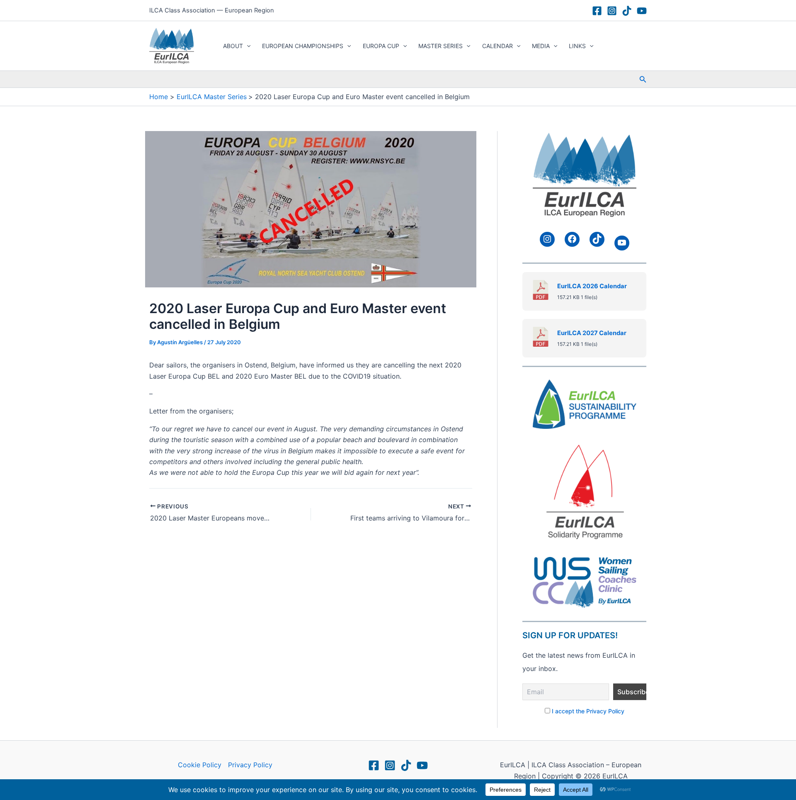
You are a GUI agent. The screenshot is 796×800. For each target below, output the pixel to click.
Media (541, 45)
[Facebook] (597, 11)
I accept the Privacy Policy (588, 710)
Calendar (497, 45)
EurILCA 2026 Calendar (592, 285)
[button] (246, 46)
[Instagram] (612, 11)
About (233, 45)
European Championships (302, 45)
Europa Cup (381, 45)
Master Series (440, 45)
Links (577, 45)
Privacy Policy (250, 765)
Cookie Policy (199, 765)
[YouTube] (642, 11)
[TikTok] (627, 11)
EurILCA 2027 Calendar (591, 332)
